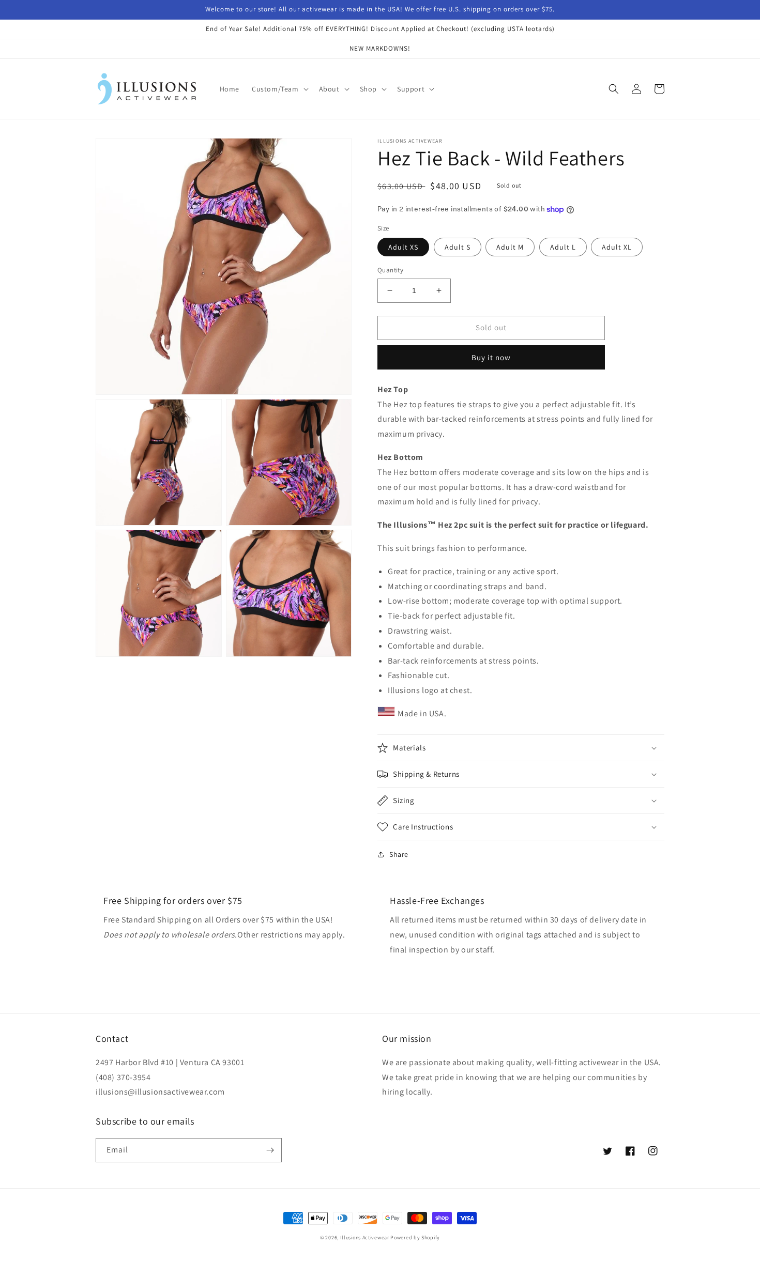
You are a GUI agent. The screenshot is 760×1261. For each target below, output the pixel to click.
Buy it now (491, 357)
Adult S (457, 247)
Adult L (563, 247)
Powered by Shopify (415, 1237)
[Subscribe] (270, 1150)
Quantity (390, 270)
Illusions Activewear (364, 1237)
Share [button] (398, 854)
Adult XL (617, 247)
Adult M (510, 247)
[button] (279, 89)
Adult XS (403, 247)
